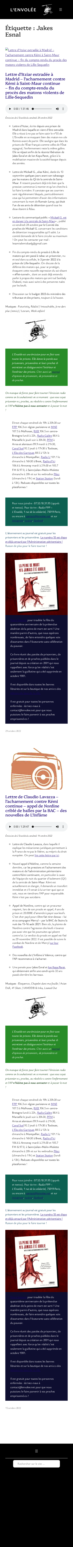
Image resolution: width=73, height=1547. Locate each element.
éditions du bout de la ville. (25, 693)
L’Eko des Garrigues (23, 453)
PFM (50, 440)
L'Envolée (23, 10)
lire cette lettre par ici (47, 855)
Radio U (45, 457)
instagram (17, 520)
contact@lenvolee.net (38, 516)
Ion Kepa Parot (56, 967)
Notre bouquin (18, 620)
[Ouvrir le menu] (60, 9)
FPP (14, 427)
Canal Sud (18, 448)
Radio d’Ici (49, 461)
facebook (38, 520)
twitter (28, 520)
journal (56, 371)
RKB (36, 431)
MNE (54, 427)
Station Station (44, 478)
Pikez (57, 474)
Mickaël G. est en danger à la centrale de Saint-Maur (39, 219)
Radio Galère (44, 435)
